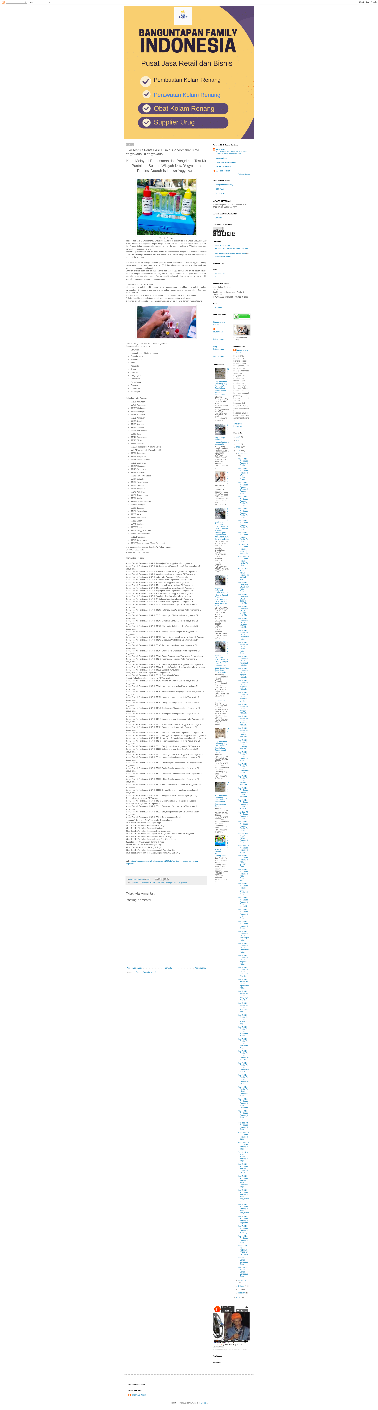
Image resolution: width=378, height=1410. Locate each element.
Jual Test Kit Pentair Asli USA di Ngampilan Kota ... (243, 983)
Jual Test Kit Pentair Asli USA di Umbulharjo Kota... (243, 947)
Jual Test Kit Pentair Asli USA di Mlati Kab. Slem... (243, 696)
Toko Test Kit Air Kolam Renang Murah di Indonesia (243, 549)
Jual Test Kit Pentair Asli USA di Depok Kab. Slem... (243, 756)
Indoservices (221, 158)
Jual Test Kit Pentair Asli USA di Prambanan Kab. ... (243, 634)
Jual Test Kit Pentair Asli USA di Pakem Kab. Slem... (243, 647)
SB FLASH (220, 193)
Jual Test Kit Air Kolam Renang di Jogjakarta (243, 1219)
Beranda (168, 968)
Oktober (241, 1286)
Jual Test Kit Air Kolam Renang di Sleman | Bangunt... (243, 792)
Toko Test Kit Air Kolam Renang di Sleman (243, 815)
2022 (238, 444)
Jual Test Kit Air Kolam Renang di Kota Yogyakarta (243, 1208)
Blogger (204, 1403)
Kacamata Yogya (139, 1395)
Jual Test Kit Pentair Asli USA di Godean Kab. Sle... (243, 732)
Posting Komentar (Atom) (146, 972)
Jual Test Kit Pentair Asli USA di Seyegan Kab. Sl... (243, 622)
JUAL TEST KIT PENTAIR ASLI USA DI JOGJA (243, 1250)
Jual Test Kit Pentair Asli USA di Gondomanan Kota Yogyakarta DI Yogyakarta (159, 883)
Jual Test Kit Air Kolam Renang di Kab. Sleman (243, 914)
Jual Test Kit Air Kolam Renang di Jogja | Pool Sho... (243, 1115)
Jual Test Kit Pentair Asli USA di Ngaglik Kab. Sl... (243, 672)
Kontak (217, 277)
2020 (238, 447)
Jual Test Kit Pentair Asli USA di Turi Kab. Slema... (243, 587)
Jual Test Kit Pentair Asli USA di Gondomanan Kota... (243, 1055)
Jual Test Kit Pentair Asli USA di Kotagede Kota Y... (243, 1031)
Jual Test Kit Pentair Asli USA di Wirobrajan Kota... (243, 935)
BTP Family (220, 189)
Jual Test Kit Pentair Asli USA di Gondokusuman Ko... (243, 1067)
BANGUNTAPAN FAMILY (226, 162)
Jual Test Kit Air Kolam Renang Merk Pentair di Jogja (243, 1181)
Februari (241, 1293)
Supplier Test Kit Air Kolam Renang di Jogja (243, 1156)
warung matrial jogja (223, 257)
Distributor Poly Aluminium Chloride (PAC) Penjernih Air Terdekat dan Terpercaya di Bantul (222, 794)
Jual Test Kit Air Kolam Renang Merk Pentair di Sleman (243, 889)
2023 (238, 440)
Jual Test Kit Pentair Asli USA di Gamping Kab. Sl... (243, 744)
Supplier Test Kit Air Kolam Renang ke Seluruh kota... (243, 574)
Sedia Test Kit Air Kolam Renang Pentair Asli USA (243, 561)
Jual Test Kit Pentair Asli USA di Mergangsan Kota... (243, 995)
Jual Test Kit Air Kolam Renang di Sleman (243, 925)
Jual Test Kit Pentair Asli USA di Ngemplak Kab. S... (243, 660)
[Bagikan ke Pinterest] (167, 879)
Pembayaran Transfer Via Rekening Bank (231, 248)
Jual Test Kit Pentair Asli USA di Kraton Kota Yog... (243, 1019)
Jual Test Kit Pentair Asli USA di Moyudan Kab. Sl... (243, 684)
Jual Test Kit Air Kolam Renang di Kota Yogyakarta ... (243, 1195)
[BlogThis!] (159, 879)
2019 (238, 451)
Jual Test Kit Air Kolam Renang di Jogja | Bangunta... (243, 1103)
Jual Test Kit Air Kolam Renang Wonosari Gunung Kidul (243, 488)
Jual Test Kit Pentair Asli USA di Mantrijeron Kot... (243, 1007)
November (242, 1280)
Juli (239, 1289)
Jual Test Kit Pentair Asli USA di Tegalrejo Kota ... (243, 959)
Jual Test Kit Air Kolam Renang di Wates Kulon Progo (243, 474)
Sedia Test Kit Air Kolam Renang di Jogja (243, 1136)
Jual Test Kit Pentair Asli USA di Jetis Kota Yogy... (243, 1043)
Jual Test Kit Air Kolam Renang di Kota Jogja (243, 1229)
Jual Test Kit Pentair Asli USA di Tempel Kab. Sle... (243, 599)
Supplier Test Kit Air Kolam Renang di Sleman (243, 838)
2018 (238, 1297)
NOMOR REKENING (223, 245)
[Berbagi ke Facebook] (164, 879)
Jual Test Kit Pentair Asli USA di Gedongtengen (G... (243, 1079)
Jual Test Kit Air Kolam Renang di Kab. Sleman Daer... (243, 861)
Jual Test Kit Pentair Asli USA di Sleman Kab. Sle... (243, 611)
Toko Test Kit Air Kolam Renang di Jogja (243, 1126)
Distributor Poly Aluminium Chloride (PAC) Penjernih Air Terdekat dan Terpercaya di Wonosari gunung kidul (222, 382)
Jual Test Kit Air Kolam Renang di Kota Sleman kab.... (243, 875)
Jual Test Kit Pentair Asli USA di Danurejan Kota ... (243, 1091)
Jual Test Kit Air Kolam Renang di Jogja (243, 1239)
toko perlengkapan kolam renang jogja (230, 253)
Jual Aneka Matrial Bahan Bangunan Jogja (243, 1272)
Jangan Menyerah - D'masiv (237, 1349)
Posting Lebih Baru (134, 968)
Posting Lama (200, 968)
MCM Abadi (220, 149)
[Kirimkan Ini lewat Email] (156, 879)
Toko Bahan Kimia (223, 167)
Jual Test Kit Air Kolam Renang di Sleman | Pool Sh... (243, 804)
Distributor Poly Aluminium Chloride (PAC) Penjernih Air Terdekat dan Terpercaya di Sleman (222, 740)
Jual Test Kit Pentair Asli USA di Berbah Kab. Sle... (243, 780)
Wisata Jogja (218, 356)
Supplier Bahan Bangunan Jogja (243, 1261)
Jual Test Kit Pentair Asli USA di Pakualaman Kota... (243, 971)
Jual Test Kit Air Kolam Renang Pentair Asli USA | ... (243, 525)
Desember (242, 454)
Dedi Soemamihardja (220, 1349)
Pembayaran (220, 273)
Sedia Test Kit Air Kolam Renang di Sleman (243, 849)
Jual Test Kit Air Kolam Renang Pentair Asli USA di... (243, 501)
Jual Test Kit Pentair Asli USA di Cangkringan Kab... (243, 768)
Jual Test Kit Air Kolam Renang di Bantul (243, 462)
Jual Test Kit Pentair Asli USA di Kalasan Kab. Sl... (243, 720)
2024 (238, 437)
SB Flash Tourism (223, 171)
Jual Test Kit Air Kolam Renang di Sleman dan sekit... (243, 902)
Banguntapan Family (224, 185)
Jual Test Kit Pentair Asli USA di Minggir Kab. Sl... (243, 708)
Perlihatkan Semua (244, 174)
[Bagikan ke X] (162, 879)
